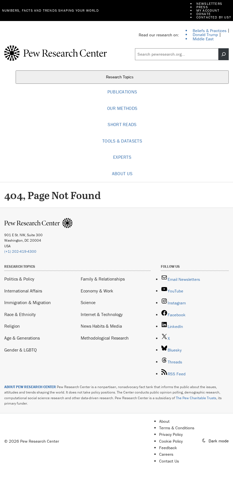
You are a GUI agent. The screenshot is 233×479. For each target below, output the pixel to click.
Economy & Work (97, 291)
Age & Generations (22, 338)
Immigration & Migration (27, 302)
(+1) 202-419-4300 (20, 251)
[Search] (224, 54)
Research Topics (120, 77)
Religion (12, 326)
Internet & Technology (102, 314)
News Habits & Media (101, 326)
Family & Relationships (103, 279)
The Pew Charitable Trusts (196, 398)
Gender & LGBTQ (20, 350)
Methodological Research (105, 338)
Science (88, 302)
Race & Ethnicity (20, 314)
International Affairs (23, 291)
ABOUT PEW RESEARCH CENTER (30, 386)
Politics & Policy (19, 279)
